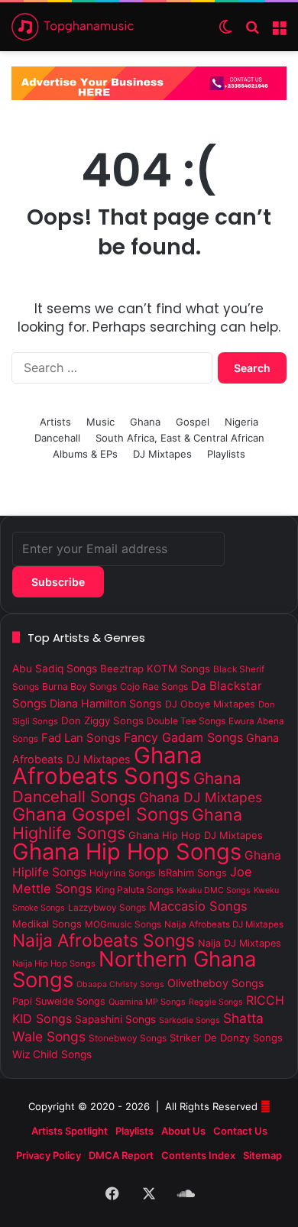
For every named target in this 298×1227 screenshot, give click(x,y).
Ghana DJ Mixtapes (200, 797)
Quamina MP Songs (147, 1001)
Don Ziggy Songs (102, 720)
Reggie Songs (216, 1002)
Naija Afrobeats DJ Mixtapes (223, 924)
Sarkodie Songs (189, 1020)
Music (100, 422)
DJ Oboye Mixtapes (210, 704)
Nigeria (241, 422)
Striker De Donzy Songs (226, 1037)
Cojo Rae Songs (154, 686)
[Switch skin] (225, 32)
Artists (55, 422)
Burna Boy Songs (79, 686)
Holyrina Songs (122, 873)
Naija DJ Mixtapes (239, 943)
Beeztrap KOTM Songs (155, 668)
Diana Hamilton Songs (106, 703)
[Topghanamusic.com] (72, 26)
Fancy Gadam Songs (183, 737)
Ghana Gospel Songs (100, 814)
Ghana (145, 422)
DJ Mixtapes (162, 454)
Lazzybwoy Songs (107, 907)
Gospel (192, 422)
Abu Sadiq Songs (54, 668)
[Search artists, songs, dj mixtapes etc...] (252, 32)
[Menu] (279, 32)
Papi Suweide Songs (58, 1001)
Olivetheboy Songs (215, 982)
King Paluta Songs (134, 889)
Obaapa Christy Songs (120, 984)
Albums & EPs (85, 454)
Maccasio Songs (198, 906)
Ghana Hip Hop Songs (126, 851)
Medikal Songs (47, 924)
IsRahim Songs (192, 872)
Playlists (226, 454)
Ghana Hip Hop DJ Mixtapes (195, 835)
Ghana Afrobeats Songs (107, 765)
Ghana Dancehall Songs (126, 787)
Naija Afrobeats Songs (103, 940)
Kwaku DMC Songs (214, 890)
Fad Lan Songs (81, 737)
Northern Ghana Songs (134, 969)
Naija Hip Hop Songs (54, 963)
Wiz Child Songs (52, 1054)
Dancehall (57, 438)
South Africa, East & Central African (180, 438)
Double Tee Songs (186, 721)
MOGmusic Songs (123, 924)
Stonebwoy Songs (128, 1038)
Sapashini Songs (115, 1019)
